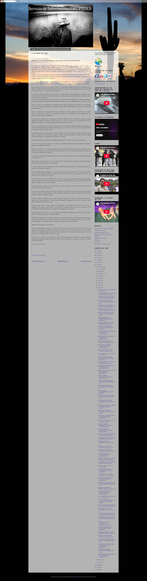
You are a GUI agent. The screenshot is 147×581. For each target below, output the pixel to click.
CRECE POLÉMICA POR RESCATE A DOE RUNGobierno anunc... (106, 293)
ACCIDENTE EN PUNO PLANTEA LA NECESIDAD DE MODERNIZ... (106, 545)
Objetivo (34, 49)
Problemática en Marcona (101, 238)
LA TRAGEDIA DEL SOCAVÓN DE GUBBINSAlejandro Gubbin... (106, 438)
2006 (98, 569)
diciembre (100, 266)
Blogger (94, 577)
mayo (99, 283)
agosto (99, 276)
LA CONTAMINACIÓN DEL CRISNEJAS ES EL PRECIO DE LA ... (106, 402)
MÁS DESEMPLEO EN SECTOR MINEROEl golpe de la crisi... (106, 323)
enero (99, 562)
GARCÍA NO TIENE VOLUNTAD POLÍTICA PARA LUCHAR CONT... (106, 314)
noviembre (100, 269)
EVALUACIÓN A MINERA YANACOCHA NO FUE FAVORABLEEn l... (104, 346)
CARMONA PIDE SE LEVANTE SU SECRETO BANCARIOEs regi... (106, 459)
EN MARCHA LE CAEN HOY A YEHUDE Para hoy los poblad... (106, 474)
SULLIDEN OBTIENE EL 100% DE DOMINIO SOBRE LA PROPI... (106, 532)
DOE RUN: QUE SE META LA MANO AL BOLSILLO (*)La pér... (107, 309)
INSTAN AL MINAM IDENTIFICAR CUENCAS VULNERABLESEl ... (105, 425)
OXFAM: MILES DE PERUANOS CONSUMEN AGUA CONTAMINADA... (106, 367)
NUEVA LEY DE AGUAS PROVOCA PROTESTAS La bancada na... (107, 434)
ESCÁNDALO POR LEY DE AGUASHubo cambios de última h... (106, 510)
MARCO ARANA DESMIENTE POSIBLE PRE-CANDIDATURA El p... (106, 382)
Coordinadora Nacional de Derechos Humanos (103, 235)
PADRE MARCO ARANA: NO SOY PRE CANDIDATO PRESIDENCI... (106, 372)
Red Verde (97, 242)
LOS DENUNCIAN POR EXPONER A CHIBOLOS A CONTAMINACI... (106, 332)
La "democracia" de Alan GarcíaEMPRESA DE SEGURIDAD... (103, 455)
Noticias (41, 49)
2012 (98, 257)
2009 (98, 264)
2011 (98, 260)
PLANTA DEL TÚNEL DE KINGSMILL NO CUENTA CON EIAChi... (106, 412)
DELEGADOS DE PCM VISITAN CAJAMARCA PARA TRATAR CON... (106, 397)
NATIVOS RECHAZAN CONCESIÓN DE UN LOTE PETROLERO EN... (105, 430)
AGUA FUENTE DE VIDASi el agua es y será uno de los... (106, 497)
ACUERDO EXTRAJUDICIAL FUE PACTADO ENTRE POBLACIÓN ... (106, 484)
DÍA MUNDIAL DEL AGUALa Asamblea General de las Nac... (105, 350)
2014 (98, 253)
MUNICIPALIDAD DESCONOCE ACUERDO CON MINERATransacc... (106, 337)
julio (99, 278)
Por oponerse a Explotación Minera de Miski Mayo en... (107, 290)
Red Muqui (97, 240)
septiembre (100, 273)
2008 (98, 565)
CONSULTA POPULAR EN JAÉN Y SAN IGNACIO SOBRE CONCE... (106, 505)
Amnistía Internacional (100, 230)
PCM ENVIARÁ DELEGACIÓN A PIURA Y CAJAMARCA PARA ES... (106, 540)
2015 (98, 251)
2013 (98, 255)
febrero (100, 559)
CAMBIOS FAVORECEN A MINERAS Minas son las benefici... (107, 488)
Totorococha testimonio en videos (103, 244)
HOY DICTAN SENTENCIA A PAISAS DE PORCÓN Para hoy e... (107, 341)
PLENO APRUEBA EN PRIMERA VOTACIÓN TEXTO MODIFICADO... (106, 555)
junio (99, 280)
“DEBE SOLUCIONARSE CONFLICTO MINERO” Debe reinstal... (105, 550)
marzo (99, 287)
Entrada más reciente (37, 261)
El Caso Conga (50, 49)
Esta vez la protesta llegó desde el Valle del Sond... (105, 466)
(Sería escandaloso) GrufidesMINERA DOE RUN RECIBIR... (105, 392)
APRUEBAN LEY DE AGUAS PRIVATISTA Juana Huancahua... (106, 450)
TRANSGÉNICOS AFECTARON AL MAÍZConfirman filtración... (106, 462)
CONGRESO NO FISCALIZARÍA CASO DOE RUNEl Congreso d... (106, 297)
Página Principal (63, 261)
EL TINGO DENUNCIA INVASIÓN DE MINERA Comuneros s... (106, 362)
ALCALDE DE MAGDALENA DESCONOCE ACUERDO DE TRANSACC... (105, 358)
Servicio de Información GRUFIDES (59, 8)
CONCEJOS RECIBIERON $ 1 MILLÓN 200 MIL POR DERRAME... (105, 528)
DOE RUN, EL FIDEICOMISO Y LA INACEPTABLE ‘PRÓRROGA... (106, 306)
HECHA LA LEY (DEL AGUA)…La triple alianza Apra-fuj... (106, 421)
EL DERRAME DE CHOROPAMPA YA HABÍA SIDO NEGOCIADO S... (106, 518)
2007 (98, 567)
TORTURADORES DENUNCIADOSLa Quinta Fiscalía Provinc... (105, 377)
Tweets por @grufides (100, 84)
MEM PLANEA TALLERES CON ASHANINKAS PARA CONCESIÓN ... (106, 417)
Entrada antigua (86, 261)
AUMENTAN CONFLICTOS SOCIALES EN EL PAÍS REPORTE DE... (105, 479)
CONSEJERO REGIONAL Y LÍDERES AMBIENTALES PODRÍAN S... (105, 319)
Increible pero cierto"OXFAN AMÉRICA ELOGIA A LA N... (106, 446)
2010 (98, 262)
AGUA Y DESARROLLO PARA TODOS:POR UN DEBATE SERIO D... (105, 501)
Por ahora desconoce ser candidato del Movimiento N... (107, 354)
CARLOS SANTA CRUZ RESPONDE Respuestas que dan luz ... (106, 442)
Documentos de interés (63, 49)
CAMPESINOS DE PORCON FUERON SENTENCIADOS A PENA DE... (106, 327)
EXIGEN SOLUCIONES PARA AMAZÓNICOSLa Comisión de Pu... (106, 387)
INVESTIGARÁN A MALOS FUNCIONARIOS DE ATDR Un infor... (106, 302)
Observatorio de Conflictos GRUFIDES (104, 228)
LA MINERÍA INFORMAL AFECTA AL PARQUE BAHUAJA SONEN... (107, 407)
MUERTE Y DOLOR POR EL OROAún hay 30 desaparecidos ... (106, 536)
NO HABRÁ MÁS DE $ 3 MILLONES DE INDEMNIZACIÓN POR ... (105, 523)
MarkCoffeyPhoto (78, 577)
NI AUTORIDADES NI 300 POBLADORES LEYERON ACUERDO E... (105, 470)
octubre (100, 271)
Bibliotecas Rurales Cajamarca (102, 232)
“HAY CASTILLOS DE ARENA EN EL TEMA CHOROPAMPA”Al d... (106, 514)
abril (99, 285)
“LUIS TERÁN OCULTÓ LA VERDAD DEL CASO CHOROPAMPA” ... (105, 493)
